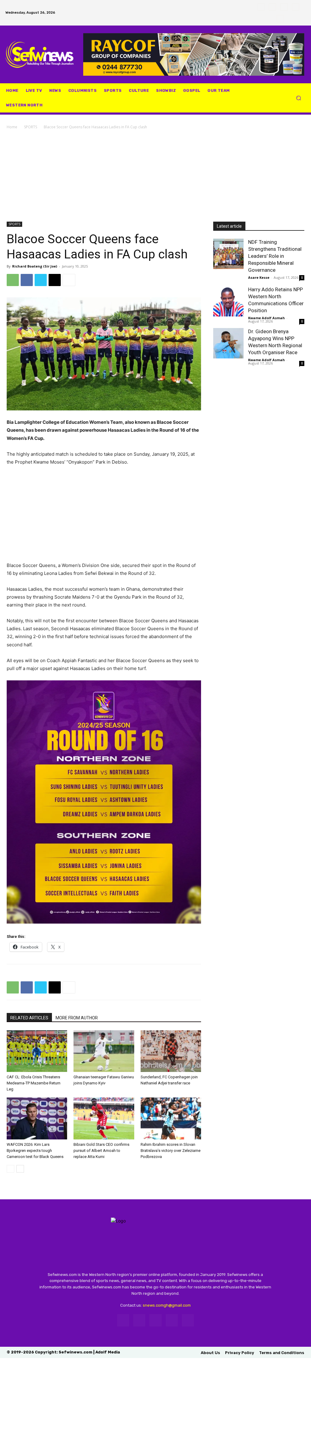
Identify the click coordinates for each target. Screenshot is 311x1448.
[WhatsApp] (295, 7)
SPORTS (30, 127)
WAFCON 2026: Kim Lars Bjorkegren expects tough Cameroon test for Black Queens (35, 1150)
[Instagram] (272, 7)
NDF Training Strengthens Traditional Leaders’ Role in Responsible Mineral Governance (275, 256)
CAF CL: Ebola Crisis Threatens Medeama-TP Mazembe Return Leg (33, 1083)
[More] (69, 280)
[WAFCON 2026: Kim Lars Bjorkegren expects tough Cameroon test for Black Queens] (37, 1118)
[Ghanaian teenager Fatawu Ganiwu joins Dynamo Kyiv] (103, 1051)
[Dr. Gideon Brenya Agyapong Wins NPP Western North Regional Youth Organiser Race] (228, 343)
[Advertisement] (155, 176)
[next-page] (20, 1169)
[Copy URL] (55, 280)
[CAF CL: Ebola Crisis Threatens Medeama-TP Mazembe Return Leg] (37, 1051)
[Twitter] (284, 7)
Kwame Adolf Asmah (266, 318)
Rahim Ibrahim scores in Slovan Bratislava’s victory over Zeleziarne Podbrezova (170, 1150)
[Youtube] (280, 18)
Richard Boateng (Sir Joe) (34, 266)
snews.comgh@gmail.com (167, 1305)
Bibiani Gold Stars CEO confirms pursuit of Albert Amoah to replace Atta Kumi (101, 1150)
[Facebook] (261, 7)
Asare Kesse (258, 277)
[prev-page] (10, 1169)
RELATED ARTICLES (29, 1017)
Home (12, 127)
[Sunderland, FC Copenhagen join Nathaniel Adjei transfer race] (171, 1051)
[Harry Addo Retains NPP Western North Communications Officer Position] (228, 301)
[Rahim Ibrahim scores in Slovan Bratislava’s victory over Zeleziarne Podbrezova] (171, 1118)
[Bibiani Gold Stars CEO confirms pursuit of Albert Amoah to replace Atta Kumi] (103, 1118)
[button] (298, 98)
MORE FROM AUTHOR (77, 1017)
